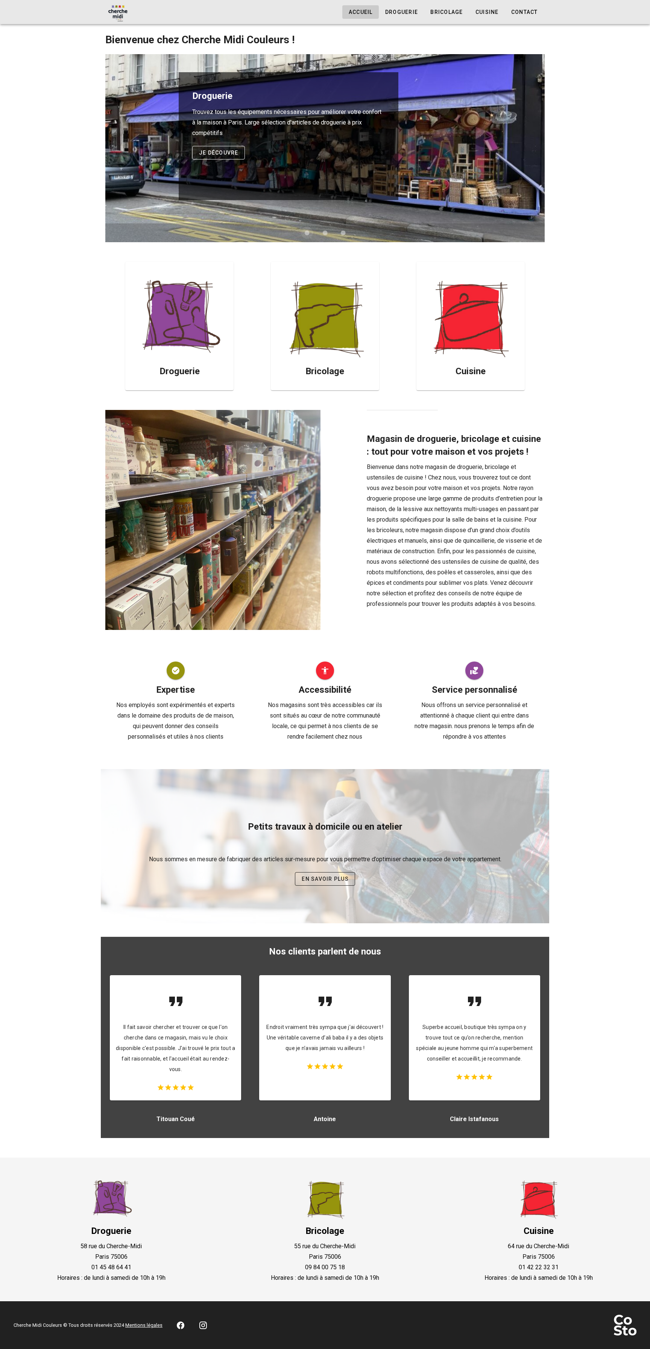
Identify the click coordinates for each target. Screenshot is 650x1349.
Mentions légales (143, 1325)
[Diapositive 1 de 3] (307, 233)
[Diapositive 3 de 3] (343, 233)
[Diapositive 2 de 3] (325, 233)
